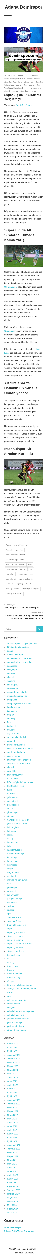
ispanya (10, 838)
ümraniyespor (13, 1004)
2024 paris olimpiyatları (18, 647)
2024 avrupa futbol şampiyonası (22, 643)
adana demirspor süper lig (19, 662)
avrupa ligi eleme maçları (19, 703)
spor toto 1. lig (14, 921)
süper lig (20, 88)
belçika (10, 715)
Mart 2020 (12, 1205)
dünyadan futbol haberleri (19, 760)
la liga (10, 868)
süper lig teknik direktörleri (19, 943)
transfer (10, 970)
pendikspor (12, 887)
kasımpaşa (12, 857)
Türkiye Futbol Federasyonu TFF (22, 988)
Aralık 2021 (12, 1130)
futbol (30, 564)
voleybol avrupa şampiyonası (20, 1011)
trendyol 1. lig (13, 977)
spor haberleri (11, 579)
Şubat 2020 (12, 1209)
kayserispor (12, 861)
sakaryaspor (13, 895)
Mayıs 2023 (12, 1066)
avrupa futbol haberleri (17, 692)
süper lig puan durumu (14, 593)
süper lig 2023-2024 (16, 932)
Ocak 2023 (12, 1081)
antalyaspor (12, 688)
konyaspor (12, 865)
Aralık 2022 (12, 1085)
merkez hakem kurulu (17, 880)
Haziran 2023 (13, 1062)
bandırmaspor (13, 707)
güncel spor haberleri (13, 85)
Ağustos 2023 (13, 1055)
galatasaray (12, 797)
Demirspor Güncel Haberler (20, 748)
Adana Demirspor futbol (14, 550)
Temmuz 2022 (13, 1104)
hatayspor (11, 831)
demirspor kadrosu (16, 752)
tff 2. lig (10, 962)
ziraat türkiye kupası (16, 1030)
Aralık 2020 (12, 1175)
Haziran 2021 (13, 1152)
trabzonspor (12, 966)
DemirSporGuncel (24, 105)
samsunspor (13, 902)
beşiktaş (11, 718)
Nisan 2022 (12, 1115)
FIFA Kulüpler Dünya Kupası (20, 782)
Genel (20, 82)
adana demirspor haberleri (14, 79)
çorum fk (11, 741)
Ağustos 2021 (13, 1145)
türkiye (10, 981)
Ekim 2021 (12, 1137)
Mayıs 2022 (12, 1111)
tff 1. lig (10, 958)
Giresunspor (10, 331)
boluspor (11, 730)
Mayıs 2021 (12, 1156)
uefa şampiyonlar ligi (16, 1000)
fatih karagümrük (15, 775)
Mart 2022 (12, 1119)
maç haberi (10, 574)
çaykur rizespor (14, 733)
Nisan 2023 (12, 1070)
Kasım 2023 (12, 1044)
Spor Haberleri (29, 85)
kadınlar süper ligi (15, 853)
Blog (14, 82)
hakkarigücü (13, 827)
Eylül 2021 (12, 1141)
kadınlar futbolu (14, 850)
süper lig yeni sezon (28, 91)
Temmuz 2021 (13, 1149)
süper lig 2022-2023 (24, 584)
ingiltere (11, 835)
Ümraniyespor (10, 287)
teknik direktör (14, 955)
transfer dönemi (14, 973)
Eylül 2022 (12, 1096)
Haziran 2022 (13, 1107)
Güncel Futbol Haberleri (33, 82)
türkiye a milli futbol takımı (19, 985)
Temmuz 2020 (13, 1190)
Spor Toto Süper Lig (16, 925)
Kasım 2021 (12, 1134)
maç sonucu (22, 574)
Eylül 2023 (12, 1051)
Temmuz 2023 (13, 1059)
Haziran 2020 (13, 1194)
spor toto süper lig (25, 579)
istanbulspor (13, 842)
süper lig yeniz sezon (17, 951)
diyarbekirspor (14, 756)
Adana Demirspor (23, 7)
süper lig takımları (11, 91)
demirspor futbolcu (16, 745)
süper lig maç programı (30, 589)
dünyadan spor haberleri (18, 763)
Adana (8, 545)
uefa (9, 996)
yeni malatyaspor (15, 1022)
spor (31, 574)
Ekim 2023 (12, 1047)
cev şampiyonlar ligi (16, 737)
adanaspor (12, 666)
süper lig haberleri (33, 88)
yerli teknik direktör (16, 1026)
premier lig (12, 891)
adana (20, 76)
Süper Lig (9, 584)
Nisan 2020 (12, 1201)
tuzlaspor (11, 992)
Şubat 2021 (12, 1167)
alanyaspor (12, 670)
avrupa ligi (12, 700)
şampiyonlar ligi (14, 898)
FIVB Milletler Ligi (15, 786)
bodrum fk (12, 726)
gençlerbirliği (13, 805)
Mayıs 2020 (12, 1197)
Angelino (11, 681)
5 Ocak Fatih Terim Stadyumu (19, 1231)
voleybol (11, 1007)
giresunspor (12, 812)
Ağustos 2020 (13, 1186)
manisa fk (11, 876)
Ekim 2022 (12, 1092)
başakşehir (12, 711)
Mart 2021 (12, 1164)
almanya (11, 673)
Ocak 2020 (12, 1212)
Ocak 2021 (12, 1171)
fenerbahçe (12, 778)
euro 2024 (11, 771)
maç (31, 569)
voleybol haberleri (15, 1015)
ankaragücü (12, 685)
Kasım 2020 (12, 1179)
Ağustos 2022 (13, 1100)
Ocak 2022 (12, 1126)
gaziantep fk (13, 801)
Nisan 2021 (12, 1160)
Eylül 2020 (12, 1182)
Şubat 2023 (12, 1077)
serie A (10, 906)
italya (9, 846)
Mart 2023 (12, 1074)
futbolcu (23, 569)
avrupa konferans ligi (17, 696)
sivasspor (11, 910)
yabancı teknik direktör (18, 1019)
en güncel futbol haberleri (15, 564)
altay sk (11, 677)
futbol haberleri (11, 569)
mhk (9, 883)
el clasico (11, 767)
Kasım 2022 (12, 1089)
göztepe (11, 816)
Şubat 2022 (12, 1122)
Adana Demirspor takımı (15, 560)
